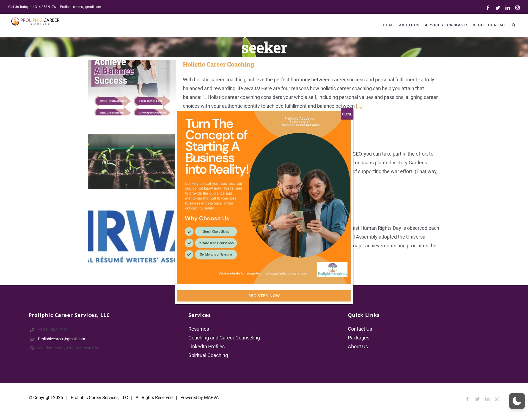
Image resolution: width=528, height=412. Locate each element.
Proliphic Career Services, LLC (99, 397)
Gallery (140, 87)
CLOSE (347, 114)
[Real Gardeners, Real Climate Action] (132, 161)
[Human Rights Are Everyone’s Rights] (132, 236)
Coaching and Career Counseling (224, 338)
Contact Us (360, 329)
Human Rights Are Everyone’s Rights (124, 236)
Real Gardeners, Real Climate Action (124, 162)
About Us (358, 346)
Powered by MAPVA (199, 397)
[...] (359, 106)
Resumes (198, 329)
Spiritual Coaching (208, 355)
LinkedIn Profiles (206, 346)
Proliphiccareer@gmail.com (80, 7)
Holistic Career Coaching (124, 87)
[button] (514, 24)
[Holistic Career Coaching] (132, 87)
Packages (358, 338)
